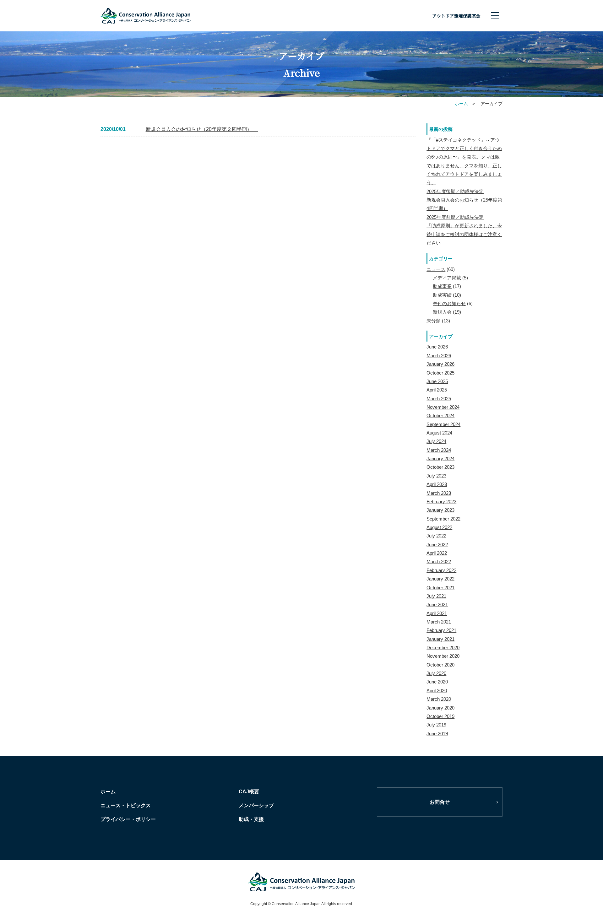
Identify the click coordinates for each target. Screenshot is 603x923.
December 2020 (442, 647)
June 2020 (437, 681)
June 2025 (437, 381)
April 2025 (436, 389)
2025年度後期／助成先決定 (455, 191)
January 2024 (440, 458)
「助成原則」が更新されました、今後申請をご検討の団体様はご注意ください (464, 234)
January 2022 (440, 578)
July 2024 (436, 441)
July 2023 (436, 475)
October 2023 (440, 467)
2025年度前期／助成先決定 (455, 217)
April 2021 (436, 613)
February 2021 (441, 630)
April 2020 (436, 690)
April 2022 (436, 553)
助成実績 (442, 295)
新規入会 (442, 312)
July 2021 (436, 596)
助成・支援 (251, 819)
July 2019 (436, 724)
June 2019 (437, 733)
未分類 (433, 320)
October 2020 (440, 664)
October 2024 (440, 415)
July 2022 (436, 535)
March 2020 (438, 699)
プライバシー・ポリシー (128, 819)
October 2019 (440, 716)
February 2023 (441, 501)
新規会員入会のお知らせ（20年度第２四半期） (202, 129)
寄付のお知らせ (449, 303)
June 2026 (437, 346)
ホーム (108, 791)
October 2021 (440, 587)
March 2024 (438, 450)
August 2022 (439, 527)
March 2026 (438, 355)
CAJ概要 (249, 791)
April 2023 (436, 484)
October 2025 (440, 372)
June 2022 (437, 544)
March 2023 (438, 493)
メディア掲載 (447, 277)
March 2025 (438, 398)
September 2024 (443, 424)
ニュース (435, 269)
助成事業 (442, 286)
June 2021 (437, 604)
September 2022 (443, 518)
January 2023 (440, 510)
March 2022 (438, 561)
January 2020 (440, 707)
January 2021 (440, 639)
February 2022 (441, 570)
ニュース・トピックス (125, 805)
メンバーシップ (256, 805)
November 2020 (442, 656)
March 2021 (438, 621)
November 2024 (442, 407)
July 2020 (436, 673)
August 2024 (439, 432)
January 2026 (440, 364)
